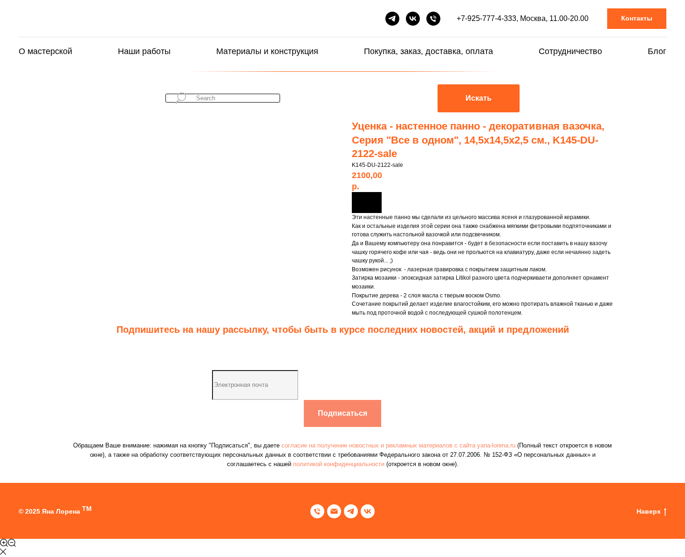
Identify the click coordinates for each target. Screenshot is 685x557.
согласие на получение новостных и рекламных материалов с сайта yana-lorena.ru (399, 445)
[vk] (413, 19)
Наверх (649, 511)
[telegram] (392, 19)
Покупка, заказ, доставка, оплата (428, 51)
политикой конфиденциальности (338, 464)
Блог (657, 51)
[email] (334, 511)
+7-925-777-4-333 (486, 18)
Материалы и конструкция (267, 51)
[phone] (317, 511)
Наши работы (144, 51)
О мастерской (45, 51)
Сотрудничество (570, 51)
